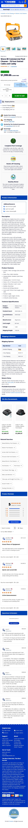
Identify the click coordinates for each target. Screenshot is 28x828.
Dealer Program (18, 747)
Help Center (7, 730)
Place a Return (6, 743)
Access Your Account (7, 740)
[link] (19, 96)
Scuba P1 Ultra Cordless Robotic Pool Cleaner (19, 426)
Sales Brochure (9, 206)
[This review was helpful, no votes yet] (14, 557)
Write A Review (15, 522)
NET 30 (15, 802)
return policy (10, 382)
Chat (11, 9)
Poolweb (3, 13)
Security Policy (17, 743)
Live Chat (4, 754)
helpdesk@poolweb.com (8, 755)
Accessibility (17, 740)
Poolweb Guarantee (15, 392)
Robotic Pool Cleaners (21, 13)
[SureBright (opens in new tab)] (24, 80)
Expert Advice (19, 733)
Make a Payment (6, 745)
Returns (6, 733)
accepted (12, 117)
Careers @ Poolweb (19, 738)
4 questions (14, 66)
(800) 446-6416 (20, 9)
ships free (11, 121)
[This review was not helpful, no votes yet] (17, 557)
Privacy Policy (17, 742)
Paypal (16, 799)
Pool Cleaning (10, 13)
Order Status (19, 730)
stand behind (9, 126)
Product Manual (9, 211)
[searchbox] (7, 528)
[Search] (25, 5)
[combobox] (14, 5)
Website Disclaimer (19, 745)
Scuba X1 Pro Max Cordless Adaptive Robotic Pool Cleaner (6, 427)
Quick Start (8, 209)
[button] (20, 2)
